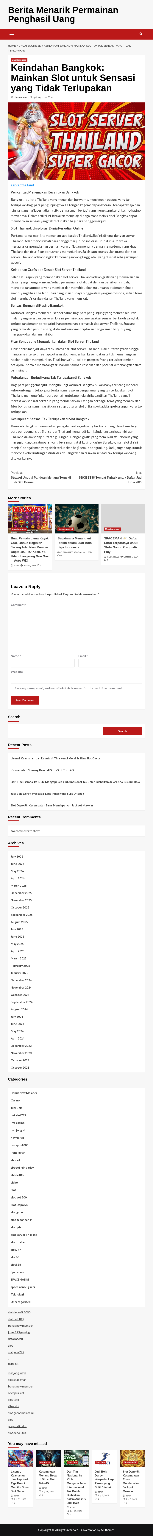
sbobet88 (17, 1175)
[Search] (141, 34)
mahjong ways (17, 1373)
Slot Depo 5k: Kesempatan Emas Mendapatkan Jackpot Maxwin (52, 805)
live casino (17, 1122)
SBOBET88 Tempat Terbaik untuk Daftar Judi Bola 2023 (110, 477)
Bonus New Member (24, 1093)
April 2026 (17, 878)
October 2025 (20, 907)
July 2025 (17, 929)
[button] (11, 34)
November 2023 (21, 1053)
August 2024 (19, 1009)
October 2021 (20, 1067)
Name (16, 656)
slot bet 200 (19, 1197)
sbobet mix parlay (22, 1167)
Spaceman (17, 1272)
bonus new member (20, 1325)
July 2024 (17, 1016)
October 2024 (20, 994)
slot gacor (17, 1212)
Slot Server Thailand (24, 1234)
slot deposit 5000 (19, 1312)
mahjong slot (19, 1130)
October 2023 (20, 1060)
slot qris (16, 1227)
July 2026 (17, 856)
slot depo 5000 (17, 1432)
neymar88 (17, 1137)
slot (10, 1345)
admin (16, 565)
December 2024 (21, 980)
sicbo (14, 1182)
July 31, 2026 (20, 1499)
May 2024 (17, 1031)
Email (83, 656)
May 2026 (17, 871)
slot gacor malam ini (21, 1413)
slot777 (16, 1249)
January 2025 (19, 973)
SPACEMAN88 (20, 1279)
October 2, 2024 (84, 552)
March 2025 (18, 958)
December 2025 (21, 893)
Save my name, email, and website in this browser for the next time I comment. (69, 688)
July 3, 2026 (131, 1499)
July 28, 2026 (48, 1491)
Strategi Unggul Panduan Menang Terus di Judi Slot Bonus (41, 477)
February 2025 (20, 965)
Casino (15, 1100)
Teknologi (17, 1294)
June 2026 (17, 863)
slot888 (16, 1264)
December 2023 (21, 1045)
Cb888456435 (21, 97)
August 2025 (19, 922)
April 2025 (17, 951)
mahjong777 (16, 1352)
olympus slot (16, 1393)
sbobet (15, 1160)
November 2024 (21, 987)
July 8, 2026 (103, 1495)
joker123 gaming (19, 1332)
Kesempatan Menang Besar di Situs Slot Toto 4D (42, 770)
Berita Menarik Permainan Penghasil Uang (63, 14)
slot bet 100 (16, 1319)
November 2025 (21, 900)
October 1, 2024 (131, 557)
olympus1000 (19, 1145)
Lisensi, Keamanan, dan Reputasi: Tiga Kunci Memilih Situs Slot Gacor (55, 758)
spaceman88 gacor (23, 1287)
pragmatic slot (17, 1426)
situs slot (13, 1406)
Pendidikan (18, 1152)
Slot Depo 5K (19, 1204)
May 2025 (17, 943)
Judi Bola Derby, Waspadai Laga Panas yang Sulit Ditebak (47, 793)
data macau (15, 1338)
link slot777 (18, 1115)
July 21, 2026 (76, 1511)
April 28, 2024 (40, 97)
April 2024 (17, 1038)
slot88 (15, 1257)
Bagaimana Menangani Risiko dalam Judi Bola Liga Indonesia (74, 543)
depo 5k (13, 1363)
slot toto (13, 1399)
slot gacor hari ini (22, 1219)
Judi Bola (16, 1107)
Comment (18, 604)
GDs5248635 (113, 557)
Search (14, 717)
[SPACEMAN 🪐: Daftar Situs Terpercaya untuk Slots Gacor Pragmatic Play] (123, 519)
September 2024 (22, 1002)
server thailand (22, 185)
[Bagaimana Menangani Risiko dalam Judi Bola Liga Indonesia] (77, 519)
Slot (13, 1190)
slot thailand (19, 1242)
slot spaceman (17, 1379)
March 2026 (18, 885)
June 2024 (17, 1023)
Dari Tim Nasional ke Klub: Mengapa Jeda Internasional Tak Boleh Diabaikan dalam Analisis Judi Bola (75, 781)
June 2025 (17, 936)
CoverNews (88, 1530)
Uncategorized (19, 60)
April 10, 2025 (30, 565)
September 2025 (22, 914)
